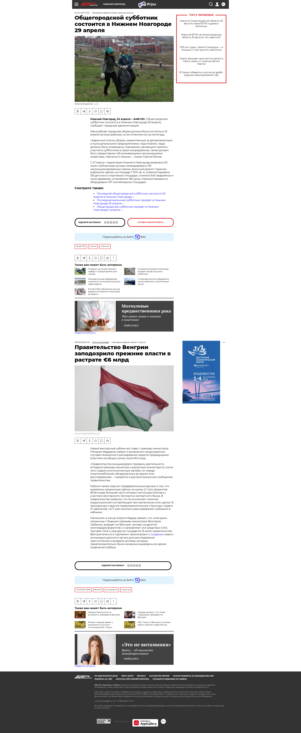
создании (157, 534)
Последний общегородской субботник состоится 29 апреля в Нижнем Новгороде (129, 195)
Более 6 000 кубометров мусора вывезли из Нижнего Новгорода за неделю (104, 291)
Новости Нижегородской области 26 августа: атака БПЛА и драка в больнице (201, 24)
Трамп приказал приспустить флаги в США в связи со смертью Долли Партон (201, 61)
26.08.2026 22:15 (82, 342)
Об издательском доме (106, 676)
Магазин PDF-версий (159, 676)
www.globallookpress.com (87, 433)
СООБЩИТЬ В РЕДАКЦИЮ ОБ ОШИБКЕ (170, 679)
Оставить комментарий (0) (151, 222)
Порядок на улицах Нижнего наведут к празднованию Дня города (102, 271)
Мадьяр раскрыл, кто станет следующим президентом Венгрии (151, 614)
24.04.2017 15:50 (82, 13)
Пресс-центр (127, 676)
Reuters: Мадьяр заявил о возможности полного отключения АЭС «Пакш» (100, 624)
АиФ (96, 104)
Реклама (141, 676)
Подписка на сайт (103, 679)
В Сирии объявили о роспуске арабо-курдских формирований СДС (201, 73)
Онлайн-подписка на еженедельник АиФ (193, 676)
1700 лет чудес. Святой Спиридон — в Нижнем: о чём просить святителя (201, 48)
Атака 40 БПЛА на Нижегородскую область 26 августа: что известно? (201, 36)
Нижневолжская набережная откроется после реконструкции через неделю (104, 281)
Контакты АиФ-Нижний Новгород (132, 679)
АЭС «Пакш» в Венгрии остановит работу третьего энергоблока (154, 623)
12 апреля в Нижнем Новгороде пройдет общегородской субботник (153, 271)
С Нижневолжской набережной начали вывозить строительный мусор (153, 281)
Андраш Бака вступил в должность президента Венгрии (104, 613)
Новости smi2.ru (85, 332)
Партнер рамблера (121, 721)
